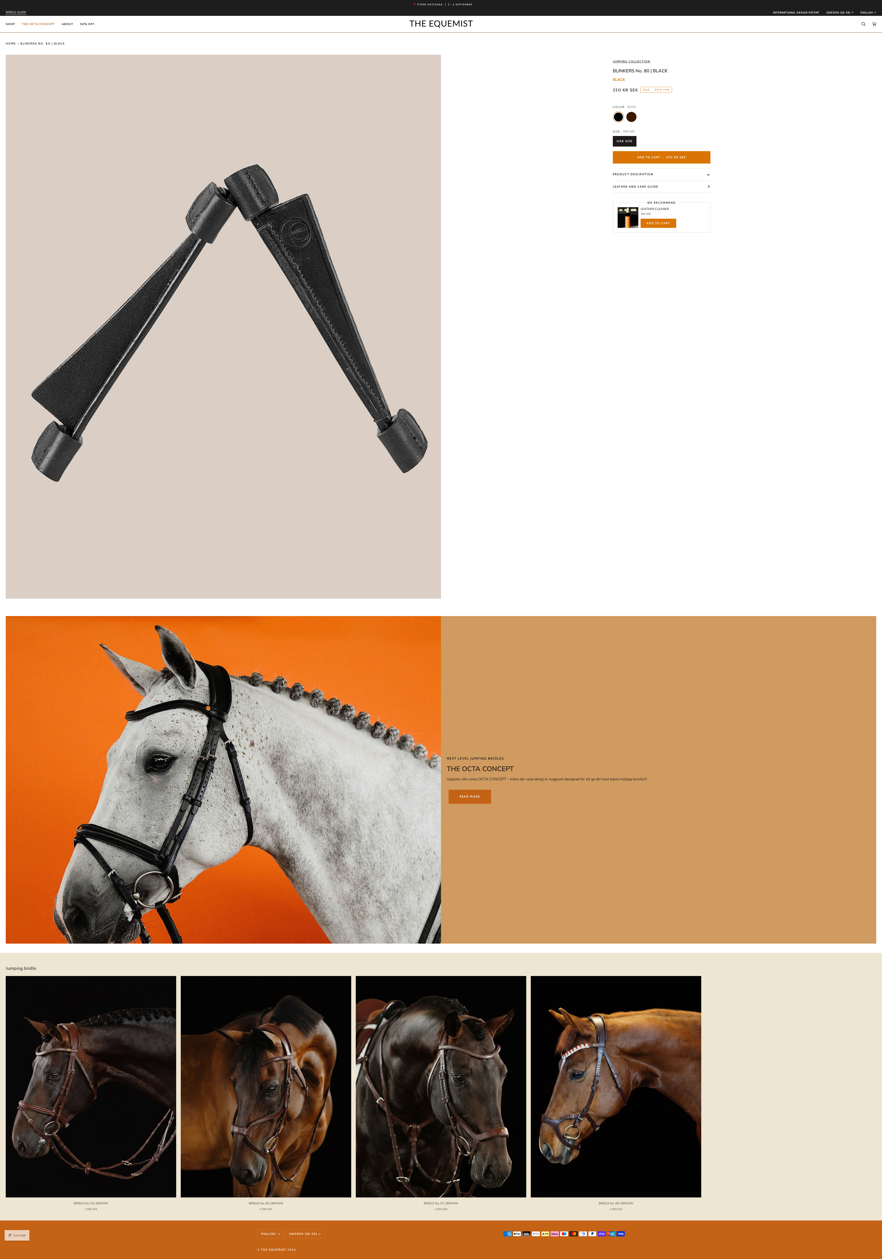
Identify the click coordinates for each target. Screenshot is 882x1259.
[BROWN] (631, 118)
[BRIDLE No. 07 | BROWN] (441, 1087)
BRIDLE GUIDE (16, 12)
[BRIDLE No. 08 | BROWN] (616, 1087)
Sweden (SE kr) (838, 12)
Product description (633, 174)
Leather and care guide (635, 186)
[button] (12, 24)
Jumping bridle (21, 968)
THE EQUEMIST (273, 1249)
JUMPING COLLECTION (631, 61)
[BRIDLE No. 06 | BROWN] (266, 1087)
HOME (11, 43)
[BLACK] (619, 118)
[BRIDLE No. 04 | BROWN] (91, 1087)
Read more (470, 796)
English (866, 12)
